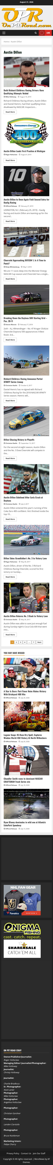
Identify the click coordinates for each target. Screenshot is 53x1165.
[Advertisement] (22, 861)
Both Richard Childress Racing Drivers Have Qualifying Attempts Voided (26, 72)
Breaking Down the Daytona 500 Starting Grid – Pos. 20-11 (26, 300)
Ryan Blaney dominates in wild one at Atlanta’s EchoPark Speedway (25, 824)
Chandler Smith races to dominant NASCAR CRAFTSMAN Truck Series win (23, 780)
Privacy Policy (13, 1153)
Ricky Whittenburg (12, 267)
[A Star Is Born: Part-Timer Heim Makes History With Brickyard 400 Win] (26, 673)
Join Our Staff (39, 1153)
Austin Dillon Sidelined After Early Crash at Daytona (26, 479)
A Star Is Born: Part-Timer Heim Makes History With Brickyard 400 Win (25, 693)
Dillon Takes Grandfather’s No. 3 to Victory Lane (26, 540)
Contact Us (26, 1153)
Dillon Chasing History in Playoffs (26, 421)
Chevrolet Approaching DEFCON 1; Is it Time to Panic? (26, 242)
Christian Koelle (11, 385)
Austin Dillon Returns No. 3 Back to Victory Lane (26, 598)
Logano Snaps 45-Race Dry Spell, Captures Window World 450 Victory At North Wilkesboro (25, 736)
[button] (4, 32)
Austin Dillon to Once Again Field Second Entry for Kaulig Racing (26, 181)
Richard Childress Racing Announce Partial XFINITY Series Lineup (26, 361)
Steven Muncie (11, 325)
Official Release (11, 206)
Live (48, 32)
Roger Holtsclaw (11, 155)
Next (39, 642)
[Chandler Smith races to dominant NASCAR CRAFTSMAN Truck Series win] (26, 760)
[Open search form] (36, 32)
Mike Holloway (11, 97)
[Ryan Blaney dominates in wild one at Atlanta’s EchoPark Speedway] (26, 804)
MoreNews (39, 1159)
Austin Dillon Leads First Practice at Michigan (26, 133)
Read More (11, 112)
